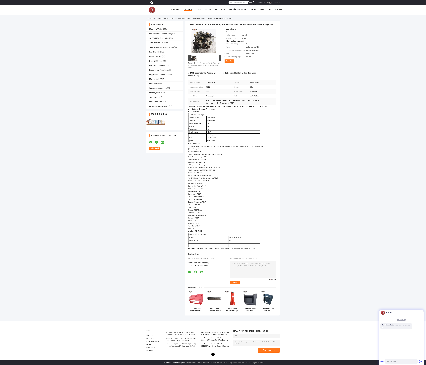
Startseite (176, 9)
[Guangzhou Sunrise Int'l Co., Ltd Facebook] (152, 2)
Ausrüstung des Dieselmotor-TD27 (244, 248)
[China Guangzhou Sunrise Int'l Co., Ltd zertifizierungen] (155, 122)
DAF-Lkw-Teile (155, 52)
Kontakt (253, 9)
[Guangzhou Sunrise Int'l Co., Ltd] (152, 10)
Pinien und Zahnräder (157, 65)
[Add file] (382, 361)
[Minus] (420, 312)
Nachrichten (265, 9)
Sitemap (149, 351)
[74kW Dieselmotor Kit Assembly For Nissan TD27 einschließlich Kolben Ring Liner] (203, 41)
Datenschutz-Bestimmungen (173, 363)
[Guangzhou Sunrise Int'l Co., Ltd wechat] (164, 142)
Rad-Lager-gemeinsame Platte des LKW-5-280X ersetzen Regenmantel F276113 (215, 333)
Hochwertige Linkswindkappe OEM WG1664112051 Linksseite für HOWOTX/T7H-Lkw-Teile (232, 309)
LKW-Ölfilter (154, 84)
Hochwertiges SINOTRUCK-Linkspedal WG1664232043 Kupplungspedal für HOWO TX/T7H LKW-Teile (268, 309)
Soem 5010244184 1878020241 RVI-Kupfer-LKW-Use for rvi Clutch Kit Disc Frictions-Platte (181, 333)
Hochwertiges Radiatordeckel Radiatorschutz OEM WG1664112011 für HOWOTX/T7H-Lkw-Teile (196, 309)
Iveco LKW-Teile (155, 61)
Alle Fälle (279, 9)
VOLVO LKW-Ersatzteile (158, 38)
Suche (251, 2)
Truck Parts (153, 97)
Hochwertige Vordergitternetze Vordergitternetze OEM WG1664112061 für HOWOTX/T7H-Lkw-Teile (214, 309)
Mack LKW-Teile (155, 29)
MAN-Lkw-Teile (155, 56)
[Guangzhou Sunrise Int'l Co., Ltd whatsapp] (158, 142)
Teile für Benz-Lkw (156, 43)
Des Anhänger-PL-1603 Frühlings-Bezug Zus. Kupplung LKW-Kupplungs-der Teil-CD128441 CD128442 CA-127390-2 (182, 345)
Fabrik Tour (220, 9)
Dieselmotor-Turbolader (158, 70)
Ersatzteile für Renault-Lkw (160, 34)
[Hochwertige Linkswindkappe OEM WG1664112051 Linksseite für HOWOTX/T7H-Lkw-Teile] (232, 298)
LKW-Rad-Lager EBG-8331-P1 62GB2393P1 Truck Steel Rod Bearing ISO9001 (214, 339)
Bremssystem (154, 93)
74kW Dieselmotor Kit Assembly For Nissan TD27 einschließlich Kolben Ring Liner (204, 65)
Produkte (188, 9)
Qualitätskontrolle (237, 9)
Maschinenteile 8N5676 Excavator (212, 248)
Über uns (208, 9)
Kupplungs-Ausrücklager (158, 75)
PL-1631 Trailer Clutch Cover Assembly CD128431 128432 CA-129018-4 (182, 339)
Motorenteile (169, 18)
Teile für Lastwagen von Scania (161, 47)
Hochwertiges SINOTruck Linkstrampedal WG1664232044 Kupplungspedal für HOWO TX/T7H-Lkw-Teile (250, 309)
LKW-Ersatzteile (155, 102)
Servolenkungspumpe (157, 88)
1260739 (228, 248)
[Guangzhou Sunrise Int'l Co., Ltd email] (152, 142)
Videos (198, 9)
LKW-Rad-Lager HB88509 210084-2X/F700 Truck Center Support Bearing (215, 345)
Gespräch (261, 2)
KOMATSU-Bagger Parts (159, 106)
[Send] (420, 361)
